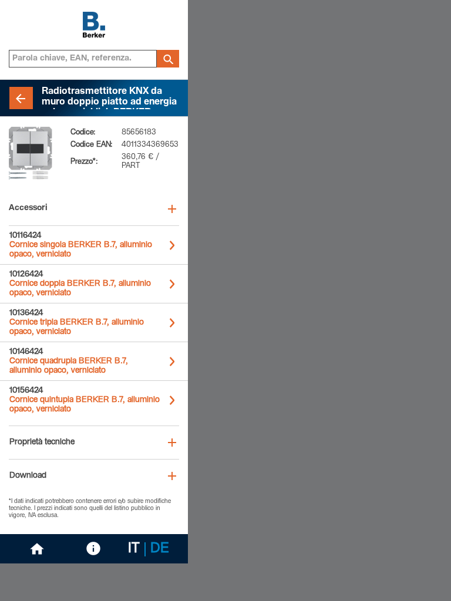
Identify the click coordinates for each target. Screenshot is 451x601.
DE (159, 549)
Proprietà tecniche (42, 442)
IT (134, 549)
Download (27, 476)
